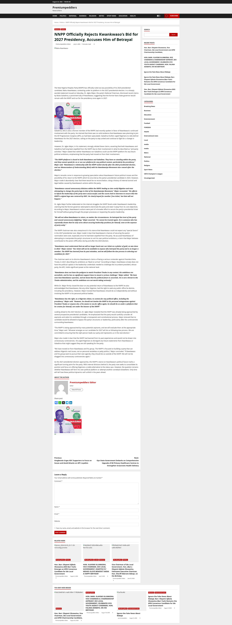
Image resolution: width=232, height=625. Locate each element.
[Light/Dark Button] (158, 16)
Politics (63, 16)
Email (56, 514)
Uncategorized (149, 178)
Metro (101, 16)
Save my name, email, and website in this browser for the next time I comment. (83, 528)
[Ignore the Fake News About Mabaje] (131, 601)
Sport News (111, 16)
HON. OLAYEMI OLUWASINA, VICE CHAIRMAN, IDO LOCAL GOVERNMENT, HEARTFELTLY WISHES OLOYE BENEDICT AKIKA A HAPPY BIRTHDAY (96, 569)
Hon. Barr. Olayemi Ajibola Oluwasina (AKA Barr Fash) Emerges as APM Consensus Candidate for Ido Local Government (65, 569)
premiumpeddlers (122, 618)
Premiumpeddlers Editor (63, 44)
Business (82, 16)
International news (151, 136)
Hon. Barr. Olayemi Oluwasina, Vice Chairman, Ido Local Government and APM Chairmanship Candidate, (159, 50)
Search (147, 29)
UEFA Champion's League (153, 174)
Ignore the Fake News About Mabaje (157, 72)
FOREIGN (147, 127)
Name (57, 507)
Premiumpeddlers (65, 7)
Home (55, 16)
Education (123, 16)
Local (146, 140)
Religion (92, 16)
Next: (118, 462)
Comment (58, 481)
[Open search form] (162, 16)
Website (57, 521)
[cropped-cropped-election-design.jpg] (68, 116)
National (73, 16)
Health (133, 16)
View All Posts (76, 390)
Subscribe (174, 16)
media (96, 560)
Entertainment (149, 119)
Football (147, 123)
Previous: (73, 460)
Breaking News (60, 560)
